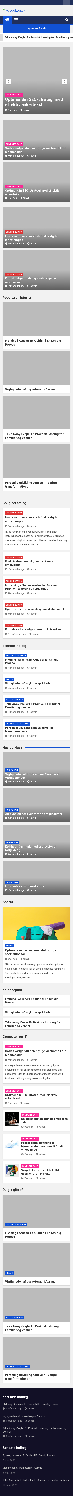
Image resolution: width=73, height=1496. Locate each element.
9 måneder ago (16, 155)
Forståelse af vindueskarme (24, 886)
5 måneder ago (16, 243)
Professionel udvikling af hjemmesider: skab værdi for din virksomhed (42, 1146)
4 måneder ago (16, 667)
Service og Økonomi (16, 655)
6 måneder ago (16, 817)
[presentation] (8, 81)
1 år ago (12, 198)
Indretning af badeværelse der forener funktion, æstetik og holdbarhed (31, 586)
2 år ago (59, 110)
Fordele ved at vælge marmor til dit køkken (33, 629)
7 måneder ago (16, 286)
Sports (9, 945)
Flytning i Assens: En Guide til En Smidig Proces (31, 1404)
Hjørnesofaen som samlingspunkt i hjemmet (34, 609)
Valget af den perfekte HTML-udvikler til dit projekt (41, 1171)
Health (9, 679)
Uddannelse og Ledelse (18, 724)
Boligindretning (14, 232)
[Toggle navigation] (16, 20)
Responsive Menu (66, 3)
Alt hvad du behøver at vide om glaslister (33, 814)
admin (33, 155)
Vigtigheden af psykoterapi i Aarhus (30, 389)
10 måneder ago (17, 634)
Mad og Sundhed (14, 700)
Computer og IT (60, 95)
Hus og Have (12, 770)
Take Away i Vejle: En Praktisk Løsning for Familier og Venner (36, 1480)
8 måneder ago (16, 593)
